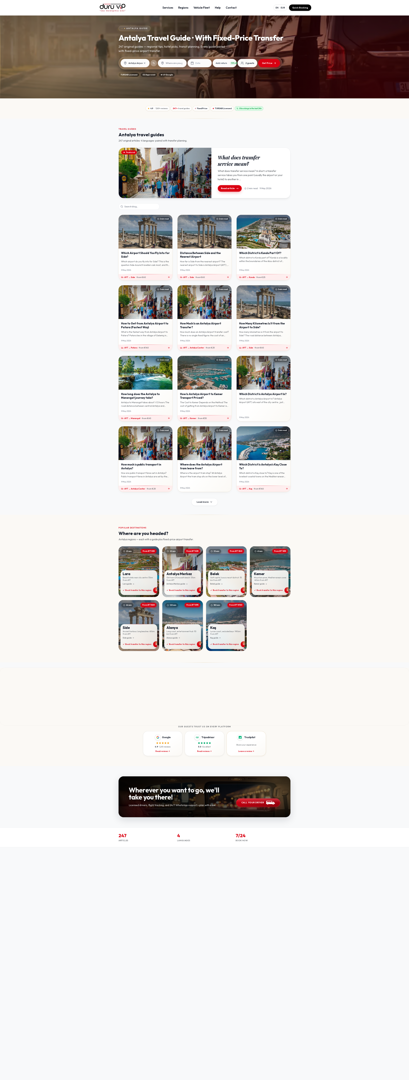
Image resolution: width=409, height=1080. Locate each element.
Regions (183, 7)
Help (218, 7)
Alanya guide (172, 638)
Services (167, 7)
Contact (231, 7)
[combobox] (137, 63)
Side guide (127, 638)
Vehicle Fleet (201, 7)
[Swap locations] (153, 63)
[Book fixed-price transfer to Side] (139, 625)
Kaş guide (214, 638)
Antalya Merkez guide (175, 584)
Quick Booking (300, 7)
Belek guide (215, 584)
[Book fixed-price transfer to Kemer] (270, 571)
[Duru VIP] (112, 8)
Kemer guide (259, 584)
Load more (203, 501)
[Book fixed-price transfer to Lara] (139, 571)
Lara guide (127, 584)
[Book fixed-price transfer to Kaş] (226, 625)
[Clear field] (145, 63)
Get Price (267, 63)
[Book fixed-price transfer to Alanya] (182, 625)
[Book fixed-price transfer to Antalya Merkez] (182, 571)
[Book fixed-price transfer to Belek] (226, 571)
